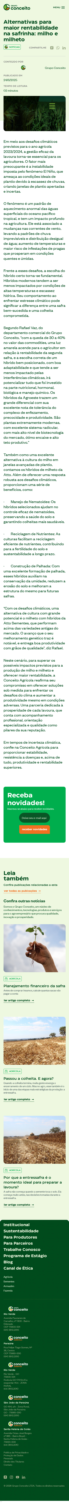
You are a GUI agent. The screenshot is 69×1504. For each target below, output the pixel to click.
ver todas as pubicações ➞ (22, 891)
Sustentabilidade (21, 1231)
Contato (8, 1464)
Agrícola (8, 1276)
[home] (17, 7)
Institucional (17, 1225)
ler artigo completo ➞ (19, 1000)
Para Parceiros (18, 1243)
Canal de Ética (18, 1268)
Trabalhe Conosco (22, 1250)
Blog (8, 1262)
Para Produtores (20, 1237)
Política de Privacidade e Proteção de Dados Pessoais (16, 1455)
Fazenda (8, 1290)
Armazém (9, 1285)
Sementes (9, 1281)
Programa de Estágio (25, 1256)
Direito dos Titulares (16, 1461)
